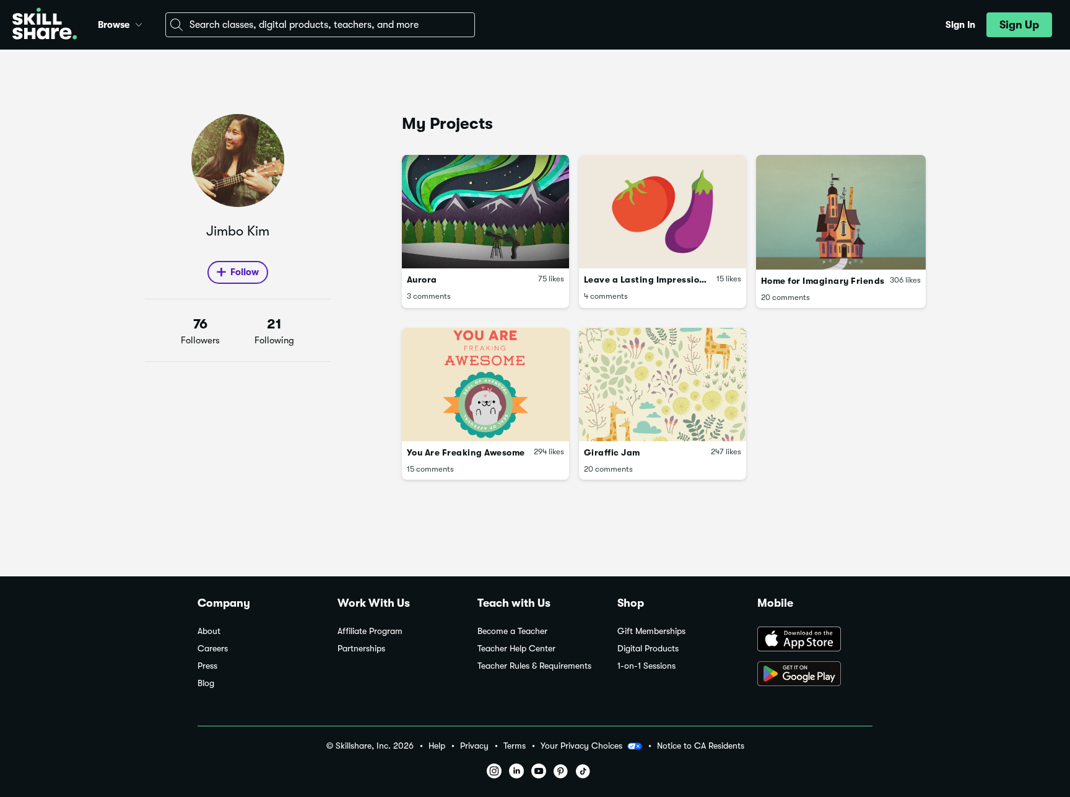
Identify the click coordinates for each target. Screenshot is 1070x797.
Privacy (474, 746)
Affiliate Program (369, 631)
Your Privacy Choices (581, 746)
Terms (514, 746)
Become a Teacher (512, 631)
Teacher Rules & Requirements (534, 666)
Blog (206, 683)
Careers (213, 648)
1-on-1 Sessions (646, 666)
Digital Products (648, 648)
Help (436, 746)
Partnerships (361, 648)
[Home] (44, 25)
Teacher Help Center (516, 648)
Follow (244, 272)
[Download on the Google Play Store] (814, 675)
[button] (139, 23)
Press (207, 666)
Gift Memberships (651, 631)
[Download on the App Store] (814, 640)
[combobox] (320, 24)
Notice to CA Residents (700, 746)
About (209, 631)
